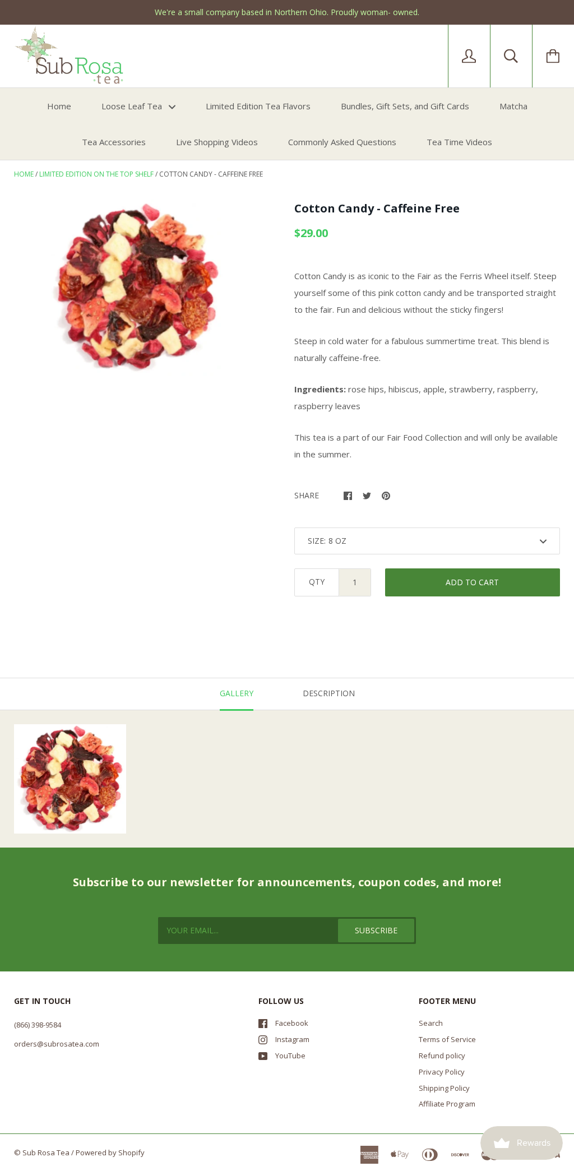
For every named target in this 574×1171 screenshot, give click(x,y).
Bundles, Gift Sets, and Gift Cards (405, 106)
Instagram (292, 1039)
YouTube (290, 1055)
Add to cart (472, 582)
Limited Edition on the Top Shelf (96, 174)
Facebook (291, 1023)
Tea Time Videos (459, 141)
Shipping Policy (444, 1088)
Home (59, 106)
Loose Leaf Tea (132, 106)
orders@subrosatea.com (56, 1044)
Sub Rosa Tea (46, 1152)
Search (431, 1023)
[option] (136, 288)
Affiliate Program (447, 1104)
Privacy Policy (442, 1072)
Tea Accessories (114, 141)
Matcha (513, 106)
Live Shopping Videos (217, 141)
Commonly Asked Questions (342, 141)
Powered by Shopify (110, 1152)
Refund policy (442, 1055)
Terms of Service (447, 1039)
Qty (317, 581)
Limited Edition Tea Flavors (258, 106)
